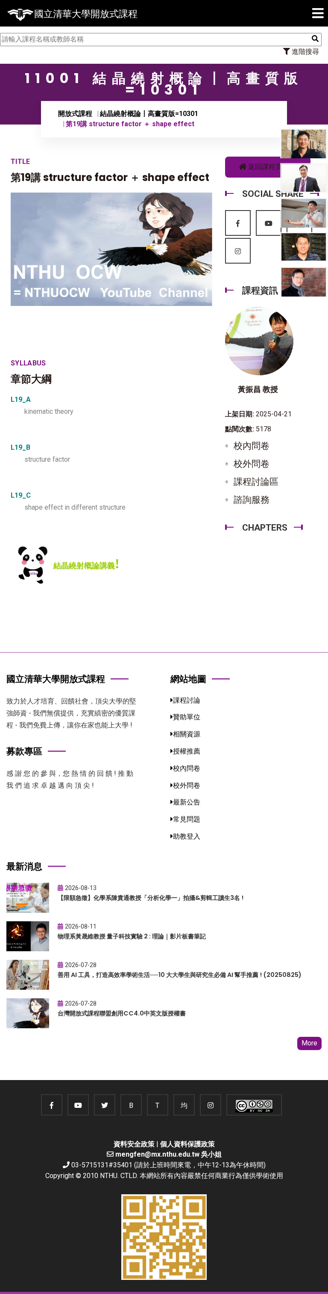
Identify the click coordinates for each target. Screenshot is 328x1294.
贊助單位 (186, 717)
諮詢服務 (251, 500)
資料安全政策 (134, 1144)
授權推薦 (186, 751)
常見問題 (186, 819)
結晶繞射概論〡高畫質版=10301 (149, 114)
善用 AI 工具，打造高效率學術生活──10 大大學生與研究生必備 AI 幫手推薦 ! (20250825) (180, 974)
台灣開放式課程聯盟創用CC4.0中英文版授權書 (122, 1013)
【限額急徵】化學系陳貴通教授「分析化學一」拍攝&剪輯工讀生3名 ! (150, 897)
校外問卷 (251, 464)
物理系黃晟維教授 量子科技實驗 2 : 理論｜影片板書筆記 (132, 936)
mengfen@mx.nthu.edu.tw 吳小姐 (168, 1154)
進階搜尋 (304, 51)
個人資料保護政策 (187, 1144)
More (309, 1043)
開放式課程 (75, 114)
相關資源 (186, 734)
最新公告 (186, 802)
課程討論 (186, 700)
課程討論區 (256, 482)
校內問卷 (251, 446)
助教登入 (186, 836)
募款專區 (24, 751)
